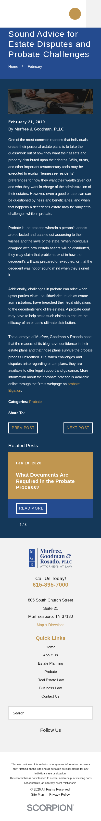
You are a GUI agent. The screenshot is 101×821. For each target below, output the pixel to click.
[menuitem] (37, 794)
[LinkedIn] (68, 739)
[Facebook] (44, 739)
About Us (50, 655)
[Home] (41, 14)
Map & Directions (50, 625)
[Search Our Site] (86, 713)
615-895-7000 (50, 584)
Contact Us (50, 696)
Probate (35, 402)
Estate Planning (50, 663)
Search (18, 713)
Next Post (78, 428)
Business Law (50, 688)
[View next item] (34, 524)
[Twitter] (56, 739)
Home (50, 647)
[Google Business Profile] (32, 739)
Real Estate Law (51, 680)
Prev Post (23, 428)
